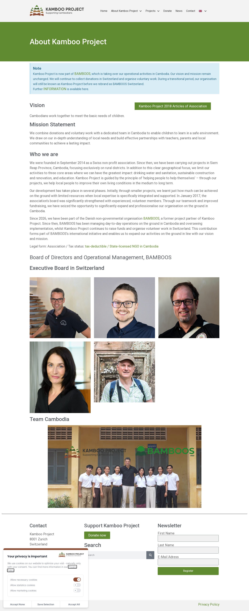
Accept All (74, 604)
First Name (166, 533)
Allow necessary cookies (23, 579)
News (178, 11)
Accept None (17, 604)
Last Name (166, 545)
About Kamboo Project (124, 11)
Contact (190, 11)
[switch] (77, 580)
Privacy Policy (208, 604)
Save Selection (45, 604)
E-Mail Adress (168, 557)
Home (103, 11)
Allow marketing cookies (23, 590)
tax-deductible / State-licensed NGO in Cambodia (121, 246)
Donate (167, 11)
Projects (150, 11)
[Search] (150, 555)
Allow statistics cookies (22, 585)
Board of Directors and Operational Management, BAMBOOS (100, 257)
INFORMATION (54, 89)
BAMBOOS (82, 74)
